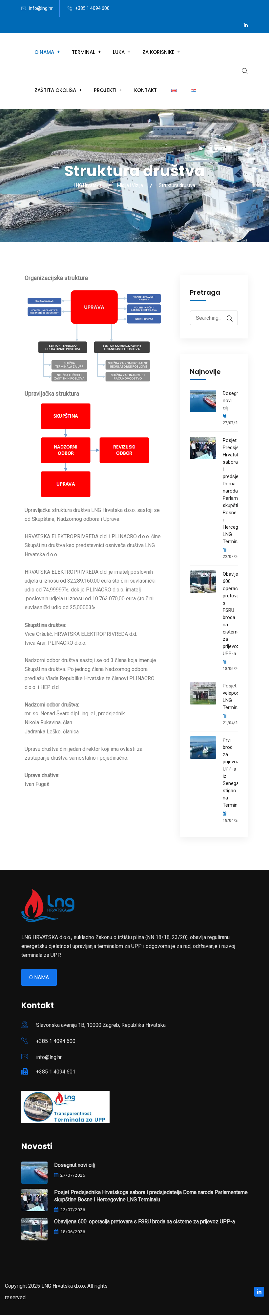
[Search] (226, 319)
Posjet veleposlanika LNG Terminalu (230, 696)
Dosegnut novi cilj (230, 400)
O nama (39, 977)
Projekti (105, 90)
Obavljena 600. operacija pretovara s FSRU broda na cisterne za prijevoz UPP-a (230, 614)
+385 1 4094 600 (92, 8)
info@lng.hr (41, 8)
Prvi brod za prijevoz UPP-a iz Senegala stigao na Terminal (230, 772)
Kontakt (145, 90)
